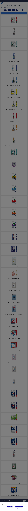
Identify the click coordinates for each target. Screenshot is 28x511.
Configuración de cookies (14, 509)
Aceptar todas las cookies (19, 506)
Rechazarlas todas (10, 506)
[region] (14, 506)
